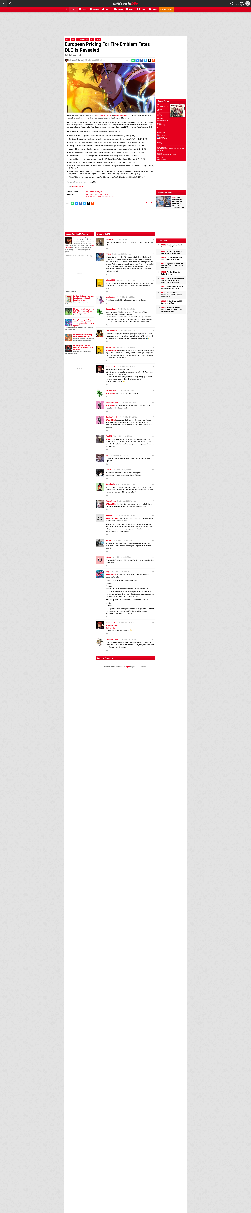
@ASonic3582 (110, 393)
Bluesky (82, 256)
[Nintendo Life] (126, 3)
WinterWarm (111, 501)
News (67, 39)
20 (153, 571)
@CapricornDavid (112, 350)
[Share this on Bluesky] (137, 60)
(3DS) (94, 192)
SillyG (108, 571)
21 (153, 622)
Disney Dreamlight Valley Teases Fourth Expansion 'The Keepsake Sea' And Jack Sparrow (83, 323)
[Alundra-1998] (100, 521)
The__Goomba (111, 330)
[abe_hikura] (100, 245)
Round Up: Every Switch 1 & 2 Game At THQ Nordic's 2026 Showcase (83, 348)
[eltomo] (100, 563)
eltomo (108, 557)
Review (96, 194)
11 (153, 417)
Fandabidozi (110, 366)
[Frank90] (100, 442)
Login (237, 5)
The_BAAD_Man (112, 639)
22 (154, 203)
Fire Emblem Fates (82, 39)
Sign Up (242, 5)
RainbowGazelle (112, 402)
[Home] (66, 9)
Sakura (108, 540)
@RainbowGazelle (112, 518)
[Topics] (3, 3)
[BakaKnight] (100, 490)
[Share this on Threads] (149, 60)
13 (153, 455)
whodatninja (110, 297)
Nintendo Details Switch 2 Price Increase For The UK (172, 287)
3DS (73, 39)
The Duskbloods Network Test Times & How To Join (172, 258)
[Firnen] (100, 260)
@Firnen (108, 439)
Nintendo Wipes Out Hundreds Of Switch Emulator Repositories (171, 295)
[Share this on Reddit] (153, 60)
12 (153, 436)
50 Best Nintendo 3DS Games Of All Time (99, 197)
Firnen (108, 254)
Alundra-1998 (111, 515)
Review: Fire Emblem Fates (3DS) (166, 154)
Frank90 (109, 436)
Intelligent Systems (162, 120)
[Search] (10, 3)
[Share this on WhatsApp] (133, 60)
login (128, 666)
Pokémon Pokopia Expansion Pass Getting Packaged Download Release (83, 298)
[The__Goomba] (100, 336)
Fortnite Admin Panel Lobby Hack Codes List (171, 246)
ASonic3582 (110, 280)
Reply (90, 256)
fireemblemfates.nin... (163, 159)
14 (153, 469)
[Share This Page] (231, 3)
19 (153, 557)
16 (153, 501)
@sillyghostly (110, 628)
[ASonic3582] (100, 286)
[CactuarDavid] (100, 315)
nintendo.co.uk (77, 186)
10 (153, 402)
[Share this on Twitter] (145, 60)
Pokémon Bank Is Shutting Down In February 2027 (82, 336)
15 (153, 484)
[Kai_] (100, 461)
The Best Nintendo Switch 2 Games (170, 273)
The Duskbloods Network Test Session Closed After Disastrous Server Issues (172, 280)
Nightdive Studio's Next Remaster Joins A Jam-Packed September (172, 266)
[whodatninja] (100, 303)
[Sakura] (100, 546)
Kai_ (107, 455)
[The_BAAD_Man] (100, 645)
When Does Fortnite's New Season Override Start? (171, 252)
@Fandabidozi (111, 420)
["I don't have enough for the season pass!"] (111, 88)
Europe (98, 39)
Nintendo (159, 115)
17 (153, 515)
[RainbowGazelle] (100, 408)
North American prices (103, 116)
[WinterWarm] (100, 507)
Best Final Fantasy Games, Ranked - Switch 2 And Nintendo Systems (172, 309)
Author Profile (72, 256)
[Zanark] (100, 475)
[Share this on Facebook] (141, 60)
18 (153, 540)
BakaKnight (110, 484)
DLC (92, 39)
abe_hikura (110, 239)
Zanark (108, 470)
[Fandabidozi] (100, 372)
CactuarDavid (111, 309)
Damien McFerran (76, 60)
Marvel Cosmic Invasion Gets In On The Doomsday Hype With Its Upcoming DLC (83, 311)
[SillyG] (100, 577)
